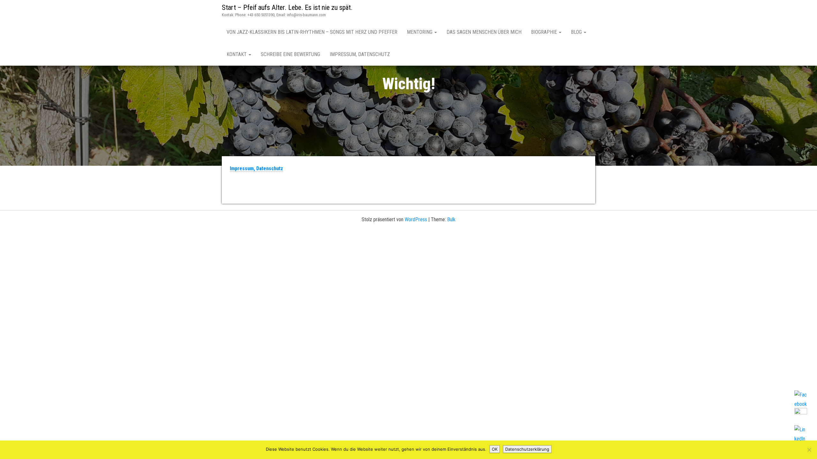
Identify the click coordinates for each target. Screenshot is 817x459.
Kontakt (237, 54)
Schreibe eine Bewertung (290, 54)
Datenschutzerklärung (527, 449)
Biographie (544, 32)
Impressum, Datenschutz (360, 54)
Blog (577, 32)
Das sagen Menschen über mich (483, 32)
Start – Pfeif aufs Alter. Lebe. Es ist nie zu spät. (287, 7)
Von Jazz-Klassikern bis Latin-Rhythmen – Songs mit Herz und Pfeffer (312, 32)
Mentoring (420, 32)
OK (495, 449)
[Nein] (809, 450)
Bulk (451, 219)
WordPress (416, 219)
